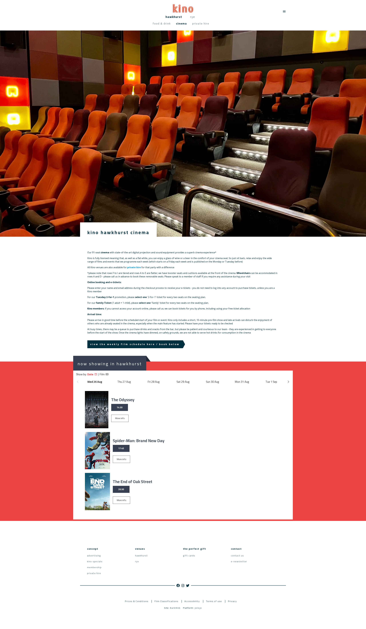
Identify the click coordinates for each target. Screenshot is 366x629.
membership (94, 567)
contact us (237, 556)
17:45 (121, 448)
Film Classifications (166, 601)
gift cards (189, 556)
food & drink (162, 23)
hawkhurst (174, 17)
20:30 (121, 489)
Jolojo (198, 608)
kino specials (95, 561)
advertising (94, 556)
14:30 (119, 407)
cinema (181, 23)
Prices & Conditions (136, 601)
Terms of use (214, 601)
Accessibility (192, 601)
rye (192, 17)
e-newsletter (239, 561)
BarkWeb (175, 608)
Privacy (232, 601)
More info (120, 418)
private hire (200, 23)
